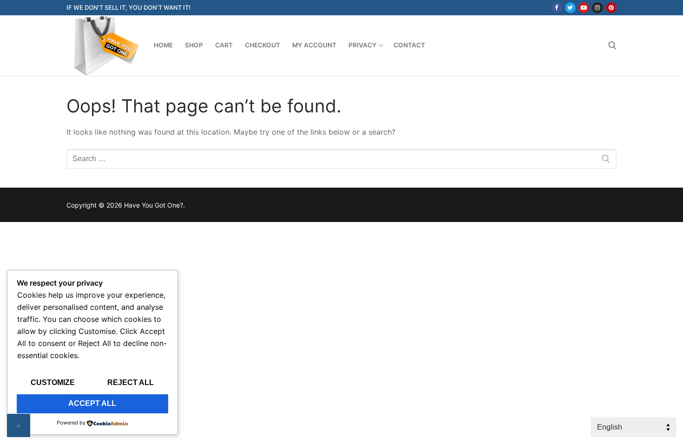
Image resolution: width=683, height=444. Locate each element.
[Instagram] (597, 7)
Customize (53, 382)
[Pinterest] (611, 7)
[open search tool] (612, 45)
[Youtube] (583, 7)
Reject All (130, 382)
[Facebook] (556, 7)
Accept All (92, 403)
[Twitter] (570, 7)
